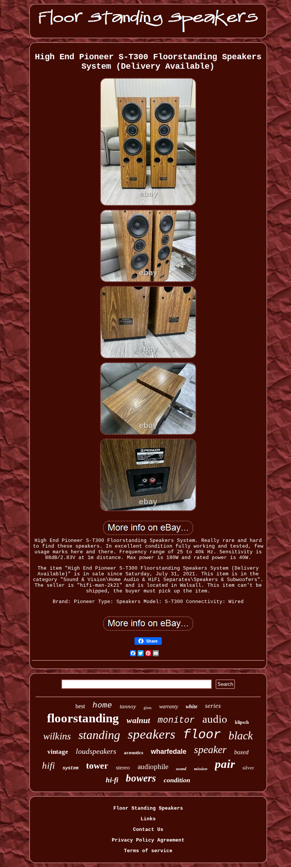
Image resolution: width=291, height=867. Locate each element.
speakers (151, 734)
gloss (148, 708)
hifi (48, 765)
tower (97, 766)
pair (225, 764)
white (191, 706)
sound (181, 768)
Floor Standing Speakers (148, 808)
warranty (168, 706)
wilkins (57, 736)
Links (148, 819)
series (213, 705)
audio (214, 719)
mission (200, 768)
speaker (210, 749)
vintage (57, 751)
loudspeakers (96, 751)
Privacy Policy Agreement (148, 840)
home (102, 705)
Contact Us (148, 829)
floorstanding (83, 718)
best (80, 706)
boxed (241, 752)
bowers (141, 778)
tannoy (128, 706)
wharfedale (168, 751)
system (70, 768)
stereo (123, 767)
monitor (176, 720)
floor (202, 735)
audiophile (153, 767)
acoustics (133, 752)
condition (177, 780)
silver (248, 768)
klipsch (242, 722)
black (240, 735)
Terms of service (148, 851)
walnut (138, 720)
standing (99, 735)
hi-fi (112, 780)
